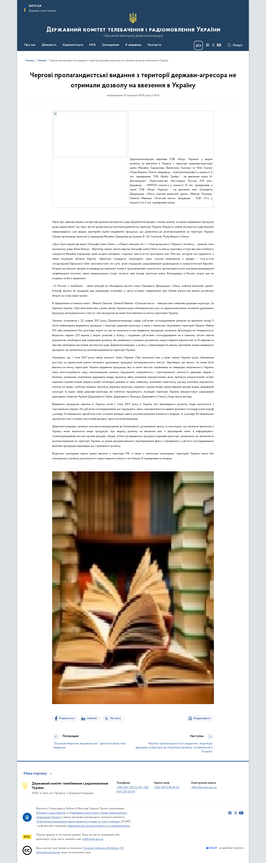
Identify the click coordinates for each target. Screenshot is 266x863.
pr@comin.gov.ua (92, 839)
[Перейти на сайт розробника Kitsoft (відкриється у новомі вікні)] (212, 848)
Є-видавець (133, 45)
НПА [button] (92, 45)
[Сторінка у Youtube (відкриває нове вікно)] (219, 45)
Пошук (237, 45)
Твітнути (115, 718)
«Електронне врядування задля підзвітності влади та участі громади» (78, 821)
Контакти (154, 45)
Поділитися (66, 718)
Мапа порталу (35, 774)
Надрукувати (201, 718)
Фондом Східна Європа (51, 812)
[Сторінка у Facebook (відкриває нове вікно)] (208, 45)
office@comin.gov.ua (204, 787)
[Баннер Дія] (198, 45)
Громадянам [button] (110, 45)
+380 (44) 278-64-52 (166, 787)
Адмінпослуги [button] (73, 45)
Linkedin (92, 718)
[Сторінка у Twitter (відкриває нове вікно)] (213, 45)
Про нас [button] (30, 45)
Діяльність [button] (49, 45)
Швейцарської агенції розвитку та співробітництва (99, 825)
